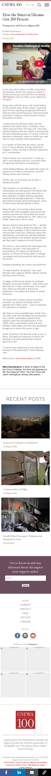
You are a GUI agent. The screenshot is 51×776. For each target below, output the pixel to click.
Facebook (6, 772)
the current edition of (26, 358)
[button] (13, 659)
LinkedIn (19, 772)
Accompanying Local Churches (24, 34)
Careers (25, 621)
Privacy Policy (9, 762)
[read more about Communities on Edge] (25, 468)
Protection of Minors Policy (16, 765)
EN (27, 5)
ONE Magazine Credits (36, 765)
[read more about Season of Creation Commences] (25, 421)
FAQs (25, 613)
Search (39, 5)
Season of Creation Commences (20, 442)
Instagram (32, 644)
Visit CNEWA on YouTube (33, 635)
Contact (25, 609)
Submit (25, 585)
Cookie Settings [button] (25, 767)
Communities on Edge (15, 489)
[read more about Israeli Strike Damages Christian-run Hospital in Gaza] (25, 515)
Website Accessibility (38, 762)
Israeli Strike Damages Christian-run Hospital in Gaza (22, 537)
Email (31, 772)
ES (33, 5)
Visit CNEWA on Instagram (25, 635)
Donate (25, 604)
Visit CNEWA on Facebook (17, 635)
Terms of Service (22, 762)
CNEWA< (12, 5)
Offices (25, 617)
